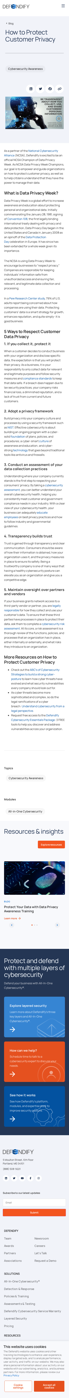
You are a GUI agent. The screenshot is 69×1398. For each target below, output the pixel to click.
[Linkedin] (6, 1178)
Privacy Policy (11, 1375)
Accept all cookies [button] (49, 1386)
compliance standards (37, 378)
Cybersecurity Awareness (25, 69)
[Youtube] (22, 1178)
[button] (63, 6)
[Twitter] (14, 1178)
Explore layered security (28, 1005)
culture (44, 441)
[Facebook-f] (30, 1178)
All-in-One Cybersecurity (25, 811)
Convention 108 (17, 219)
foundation (18, 436)
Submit (34, 1212)
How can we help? (23, 1050)
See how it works (23, 1095)
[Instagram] (38, 1178)
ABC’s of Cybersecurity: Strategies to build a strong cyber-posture (35, 674)
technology (20, 450)
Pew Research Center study (27, 298)
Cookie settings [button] (18, 1386)
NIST (10, 427)
